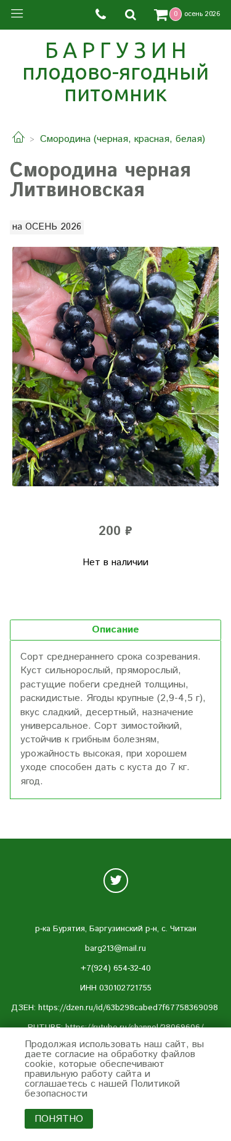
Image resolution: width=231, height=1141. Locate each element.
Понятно (58, 1119)
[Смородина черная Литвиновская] (115, 366)
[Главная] (18, 139)
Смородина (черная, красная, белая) (122, 139)
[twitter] (115, 880)
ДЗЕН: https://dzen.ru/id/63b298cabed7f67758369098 (114, 1008)
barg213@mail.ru (115, 949)
